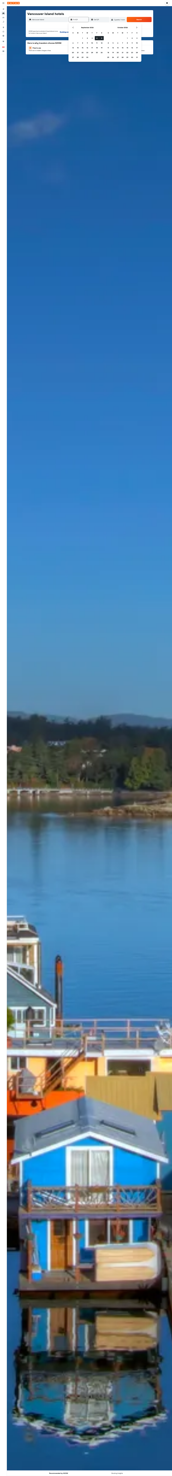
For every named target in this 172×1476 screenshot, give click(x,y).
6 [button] (117, 43)
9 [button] (87, 43)
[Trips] (3, 41)
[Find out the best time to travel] (3, 36)
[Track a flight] (3, 32)
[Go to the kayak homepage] (13, 3)
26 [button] (102, 52)
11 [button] (96, 43)
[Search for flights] (3, 9)
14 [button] (78, 48)
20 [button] (73, 52)
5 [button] (101, 38)
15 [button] (82, 48)
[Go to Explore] (3, 27)
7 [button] (77, 43)
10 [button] (92, 43)
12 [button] (101, 43)
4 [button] (96, 38)
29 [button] (82, 57)
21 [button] (78, 52)
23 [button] (87, 52)
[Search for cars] (3, 18)
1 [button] (82, 38)
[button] (3, 3)
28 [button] (78, 57)
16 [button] (87, 48)
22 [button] (82, 52)
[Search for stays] (3, 13)
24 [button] (92, 52)
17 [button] (92, 48)
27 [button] (73, 57)
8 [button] (82, 43)
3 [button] (92, 38)
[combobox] (49, 19)
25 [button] (97, 52)
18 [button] (97, 48)
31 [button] (137, 57)
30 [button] (87, 57)
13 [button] (73, 48)
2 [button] (87, 38)
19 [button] (101, 48)
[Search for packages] (3, 22)
